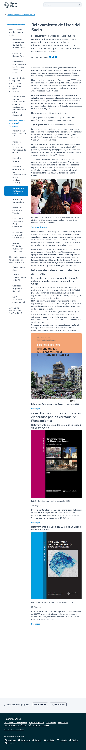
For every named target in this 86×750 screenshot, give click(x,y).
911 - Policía (63, 722)
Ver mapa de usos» (39, 227)
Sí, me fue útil (58, 704)
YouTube (50, 740)
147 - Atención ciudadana (38, 725)
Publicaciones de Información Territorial (22, 14)
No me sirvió (40, 704)
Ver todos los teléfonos (14, 729)
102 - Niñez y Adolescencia (15, 722)
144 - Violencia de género (15, 725)
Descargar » (36, 408)
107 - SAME (51, 722)
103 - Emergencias (36, 722)
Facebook (12, 740)
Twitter (38, 740)
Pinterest (11, 743)
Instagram (25, 740)
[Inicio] (10, 5)
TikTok (75, 740)
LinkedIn (63, 740)
